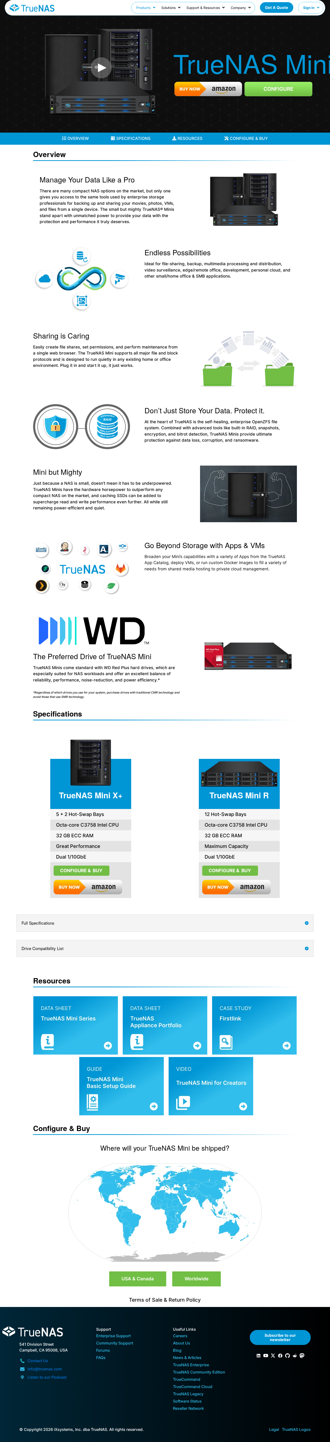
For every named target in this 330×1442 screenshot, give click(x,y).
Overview (77, 138)
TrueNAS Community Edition (199, 1372)
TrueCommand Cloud (192, 1387)
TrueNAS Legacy (188, 1394)
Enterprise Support (113, 1336)
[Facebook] (280, 1355)
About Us (181, 1343)
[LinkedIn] (258, 1355)
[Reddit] (294, 1355)
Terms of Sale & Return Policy (165, 1300)
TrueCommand (186, 1380)
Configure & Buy (248, 138)
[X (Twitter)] (273, 1355)
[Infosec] (302, 1355)
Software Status (187, 1401)
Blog (177, 1351)
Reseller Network (188, 1409)
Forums (103, 1351)
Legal (274, 1429)
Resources (189, 138)
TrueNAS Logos (296, 1429)
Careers (180, 1336)
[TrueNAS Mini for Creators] (211, 1086)
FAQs (101, 1358)
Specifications (133, 138)
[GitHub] (287, 1355)
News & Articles (187, 1358)
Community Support (114, 1343)
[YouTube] (265, 1355)
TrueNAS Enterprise (191, 1365)
